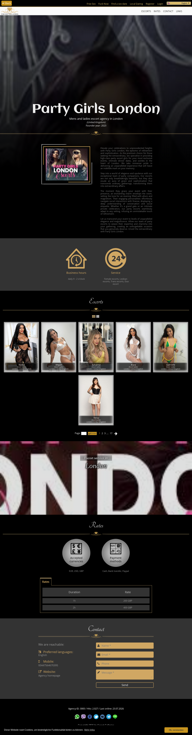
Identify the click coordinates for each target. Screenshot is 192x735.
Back (6, 3)
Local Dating (136, 3)
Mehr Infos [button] (89, 730)
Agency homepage (49, 675)
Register (150, 3)
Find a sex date (119, 3)
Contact (168, 11)
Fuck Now (103, 3)
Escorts (146, 11)
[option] (96, 57)
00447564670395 (48, 665)
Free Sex (91, 3)
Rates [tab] (45, 582)
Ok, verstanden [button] (176, 730)
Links (179, 11)
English (184, 3)
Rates (157, 11)
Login (160, 3)
